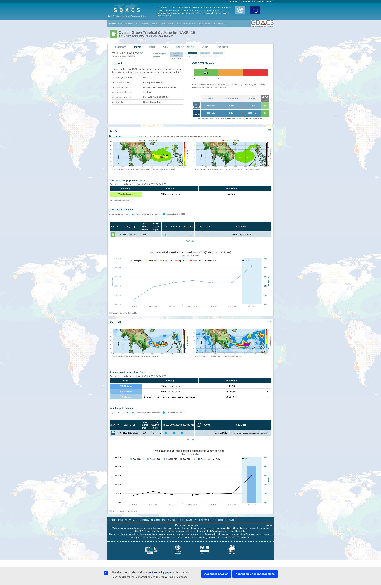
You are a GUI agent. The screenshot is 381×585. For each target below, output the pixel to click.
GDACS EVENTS (127, 23)
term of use (232, 1)
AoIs (142, 180)
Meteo (152, 47)
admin (269, 1)
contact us (245, 1)
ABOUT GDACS (226, 520)
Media (204, 47)
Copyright (193, 525)
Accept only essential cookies (255, 573)
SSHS (127, 200)
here (224, 87)
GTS (165, 47)
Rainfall (252, 98)
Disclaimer (180, 525)
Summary (120, 47)
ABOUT (221, 23)
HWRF (205, 53)
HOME (112, 23)
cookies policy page (159, 572)
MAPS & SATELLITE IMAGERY (179, 23)
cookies (270, 525)
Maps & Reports (185, 47)
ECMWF (218, 53)
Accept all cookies (216, 573)
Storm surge (231, 98)
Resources (222, 47)
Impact (137, 47)
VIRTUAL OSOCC (150, 23)
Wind (210, 98)
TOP (269, 130)
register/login (258, 1)
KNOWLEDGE (207, 23)
